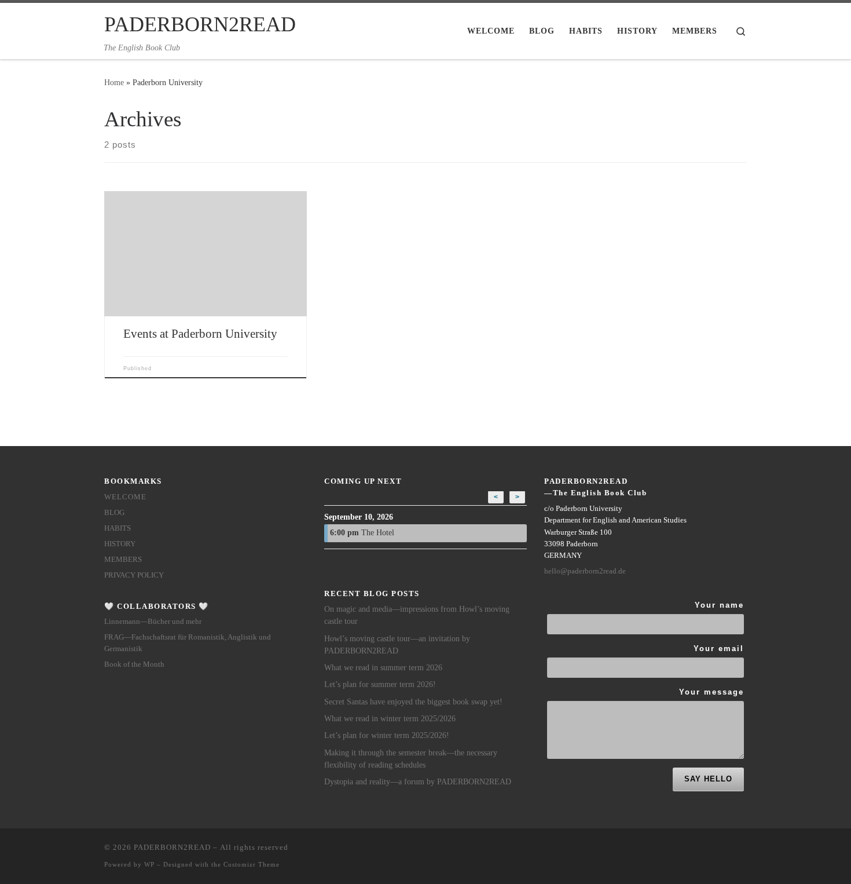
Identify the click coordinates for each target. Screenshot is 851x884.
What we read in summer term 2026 (383, 667)
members (123, 559)
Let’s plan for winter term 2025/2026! (386, 735)
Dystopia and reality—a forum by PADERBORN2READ (417, 781)
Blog (114, 512)
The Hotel (362, 532)
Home (114, 82)
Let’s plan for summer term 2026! (380, 684)
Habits (117, 528)
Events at (200, 334)
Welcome (125, 496)
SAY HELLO (708, 779)
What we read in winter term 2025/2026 (390, 718)
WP (149, 864)
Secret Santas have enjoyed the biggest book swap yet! (413, 701)
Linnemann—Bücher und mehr (152, 621)
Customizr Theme (251, 864)
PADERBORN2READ (172, 847)
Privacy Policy (134, 575)
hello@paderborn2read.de (585, 571)
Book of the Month (134, 664)
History (119, 543)
